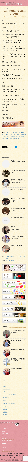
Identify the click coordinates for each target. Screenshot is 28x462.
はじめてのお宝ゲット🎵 (18, 340)
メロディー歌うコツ (16, 246)
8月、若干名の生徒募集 (17, 217)
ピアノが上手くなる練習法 (17, 132)
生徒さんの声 (6, 409)
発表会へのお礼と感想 (17, 349)
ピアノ (6, 132)
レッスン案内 (5, 433)
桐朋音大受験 (21, 134)
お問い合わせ (5, 447)
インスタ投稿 (6, 389)
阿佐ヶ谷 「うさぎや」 (16, 189)
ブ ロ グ (3, 450)
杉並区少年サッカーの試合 (17, 161)
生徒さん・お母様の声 (7, 440)
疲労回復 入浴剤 (10, 261)
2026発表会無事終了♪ (17, 368)
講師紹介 (4, 438)
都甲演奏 (5, 415)
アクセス (4, 443)
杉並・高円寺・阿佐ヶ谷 (9, 134)
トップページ (5, 428)
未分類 (4, 400)
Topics (4, 386)
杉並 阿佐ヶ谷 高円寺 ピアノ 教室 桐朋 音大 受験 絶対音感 (14, 136)
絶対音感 (5, 412)
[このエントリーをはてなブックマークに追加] (16, 147)
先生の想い (4, 431)
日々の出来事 (6, 397)
